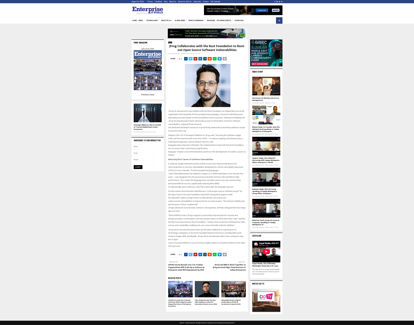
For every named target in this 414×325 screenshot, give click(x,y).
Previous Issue (147, 94)
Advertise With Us (185, 2)
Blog (165, 2)
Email (135, 153)
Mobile (136, 160)
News (141, 20)
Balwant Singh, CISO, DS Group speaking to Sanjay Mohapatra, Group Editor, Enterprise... (264, 191)
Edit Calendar (215, 2)
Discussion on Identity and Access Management (265, 99)
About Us (172, 2)
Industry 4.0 (166, 20)
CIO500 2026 (238, 20)
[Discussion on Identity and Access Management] (266, 86)
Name (136, 146)
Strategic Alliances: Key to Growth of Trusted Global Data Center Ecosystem (147, 127)
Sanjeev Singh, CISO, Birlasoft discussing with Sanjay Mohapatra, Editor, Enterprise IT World (266, 160)
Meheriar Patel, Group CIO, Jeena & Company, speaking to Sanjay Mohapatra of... (265, 222)
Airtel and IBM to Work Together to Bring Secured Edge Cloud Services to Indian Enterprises (229, 267)
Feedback (158, 2)
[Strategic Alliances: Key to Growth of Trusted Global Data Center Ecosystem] (148, 113)
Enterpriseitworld (229, 323)
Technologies (152, 20)
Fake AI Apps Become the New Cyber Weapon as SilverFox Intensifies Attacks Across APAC (206, 302)
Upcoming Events (224, 20)
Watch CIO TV (258, 283)
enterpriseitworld (175, 53)
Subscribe (197, 2)
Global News (180, 20)
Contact (206, 2)
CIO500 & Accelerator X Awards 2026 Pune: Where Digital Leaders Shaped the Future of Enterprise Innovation (180, 303)
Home (134, 20)
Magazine (211, 20)
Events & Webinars (196, 20)
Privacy (150, 2)
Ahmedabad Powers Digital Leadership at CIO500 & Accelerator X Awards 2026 (231, 302)
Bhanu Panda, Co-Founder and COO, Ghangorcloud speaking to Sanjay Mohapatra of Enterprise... (266, 129)
